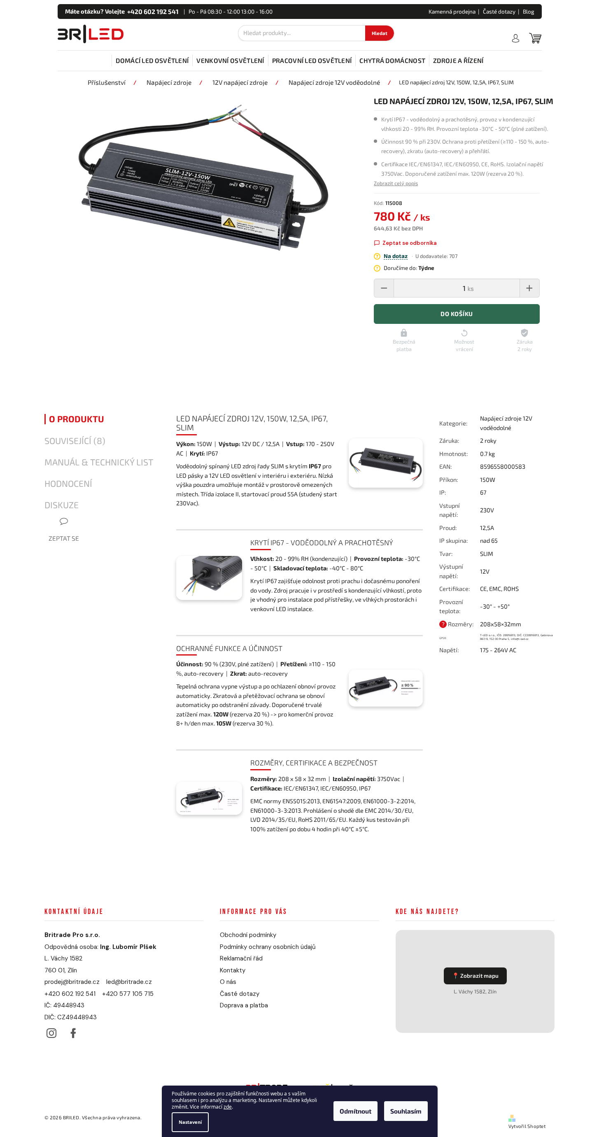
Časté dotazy (499, 11)
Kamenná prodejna (452, 11)
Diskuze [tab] (61, 505)
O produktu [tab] (76, 419)
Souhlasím (406, 1111)
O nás (228, 982)
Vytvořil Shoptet (526, 1126)
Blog (528, 11)
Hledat (379, 33)
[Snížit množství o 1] (384, 288)
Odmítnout (355, 1111)
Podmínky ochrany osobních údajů (268, 947)
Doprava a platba (244, 1005)
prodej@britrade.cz (72, 982)
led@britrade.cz (129, 982)
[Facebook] (73, 1031)
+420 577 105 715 (128, 994)
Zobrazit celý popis (396, 183)
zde (228, 1107)
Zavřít (484, 677)
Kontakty (232, 970)
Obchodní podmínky (248, 935)
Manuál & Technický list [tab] (98, 462)
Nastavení (190, 1122)
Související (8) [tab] (74, 441)
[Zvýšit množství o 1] (529, 288)
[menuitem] (152, 60)
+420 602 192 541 (70, 994)
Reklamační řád (241, 958)
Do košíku (457, 313)
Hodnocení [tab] (68, 483)
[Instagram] (51, 1031)
